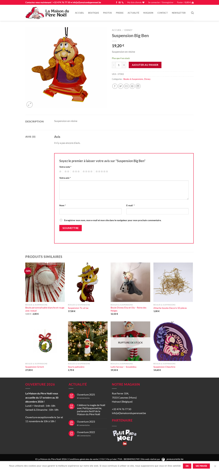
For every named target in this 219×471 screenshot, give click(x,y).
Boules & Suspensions (133, 79)
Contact (162, 13)
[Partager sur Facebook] (115, 86)
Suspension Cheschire (164, 366)
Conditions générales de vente (83, 459)
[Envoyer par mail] (126, 86)
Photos (107, 13)
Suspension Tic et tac (78, 308)
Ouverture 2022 (86, 432)
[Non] (215, 467)
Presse (119, 13)
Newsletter (179, 13)
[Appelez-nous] (123, 2)
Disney (128, 30)
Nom (62, 205)
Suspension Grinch (34, 366)
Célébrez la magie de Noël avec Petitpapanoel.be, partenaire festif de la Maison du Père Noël (91, 409)
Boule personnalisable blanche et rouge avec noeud (44, 309)
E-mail (130, 205)
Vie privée (111, 459)
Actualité (133, 13)
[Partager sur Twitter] (120, 86)
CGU (102, 459)
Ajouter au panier (145, 64)
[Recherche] (192, 13)
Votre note (65, 166)
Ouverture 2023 (86, 421)
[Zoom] (29, 104)
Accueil (79, 13)
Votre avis (65, 177)
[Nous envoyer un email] (120, 2)
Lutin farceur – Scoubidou (123, 366)
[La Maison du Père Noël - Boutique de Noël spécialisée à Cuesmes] (47, 13)
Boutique (93, 13)
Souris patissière (76, 366)
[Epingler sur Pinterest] (132, 86)
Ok (187, 466)
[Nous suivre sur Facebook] (117, 2)
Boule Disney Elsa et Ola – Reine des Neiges (128, 309)
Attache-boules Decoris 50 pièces (170, 308)
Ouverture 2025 (86, 394)
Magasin (148, 13)
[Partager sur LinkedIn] (138, 86)
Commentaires (83, 398)
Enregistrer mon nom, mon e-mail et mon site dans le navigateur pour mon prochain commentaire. (112, 220)
